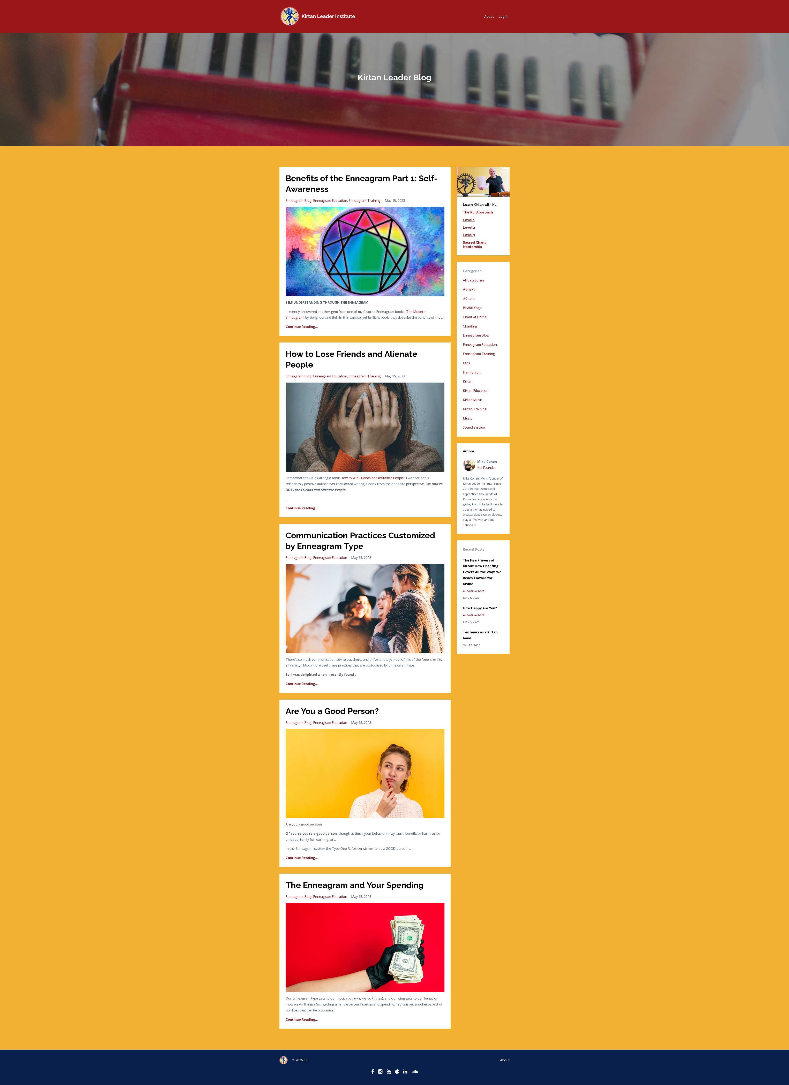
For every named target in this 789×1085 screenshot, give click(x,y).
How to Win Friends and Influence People (372, 478)
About (489, 16)
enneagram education (330, 200)
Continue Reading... (302, 326)
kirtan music (472, 400)
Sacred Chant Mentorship (474, 245)
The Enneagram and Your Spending (355, 885)
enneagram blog (298, 200)
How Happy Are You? (480, 608)
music (467, 418)
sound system (474, 427)
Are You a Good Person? (332, 711)
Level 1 (469, 220)
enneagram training (365, 200)
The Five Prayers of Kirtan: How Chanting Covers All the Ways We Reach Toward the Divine (482, 572)
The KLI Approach (478, 212)
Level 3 (469, 235)
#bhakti (469, 289)
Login (503, 16)
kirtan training (475, 409)
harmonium (472, 372)
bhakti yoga (472, 308)
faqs (466, 363)
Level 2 (469, 227)
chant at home (474, 317)
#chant (469, 298)
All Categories (473, 280)
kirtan (467, 381)
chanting (470, 326)
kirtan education (475, 390)
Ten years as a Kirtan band (480, 635)
